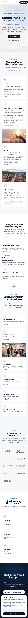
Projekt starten (23, 2)
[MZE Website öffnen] (7, 451)
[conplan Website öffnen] (20, 458)
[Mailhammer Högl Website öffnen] (20, 473)
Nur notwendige (14, 610)
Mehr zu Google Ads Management (12, 125)
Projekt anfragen (13, 36)
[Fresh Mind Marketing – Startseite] (4, 2)
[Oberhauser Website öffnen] (7, 458)
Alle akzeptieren (14, 613)
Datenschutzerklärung (7, 606)
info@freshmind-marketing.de (13, 592)
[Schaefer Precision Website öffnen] (20, 466)
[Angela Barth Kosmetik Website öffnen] (7, 473)
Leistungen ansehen (14, 40)
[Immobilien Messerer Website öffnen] (7, 466)
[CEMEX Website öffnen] (20, 451)
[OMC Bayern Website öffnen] (7, 481)
